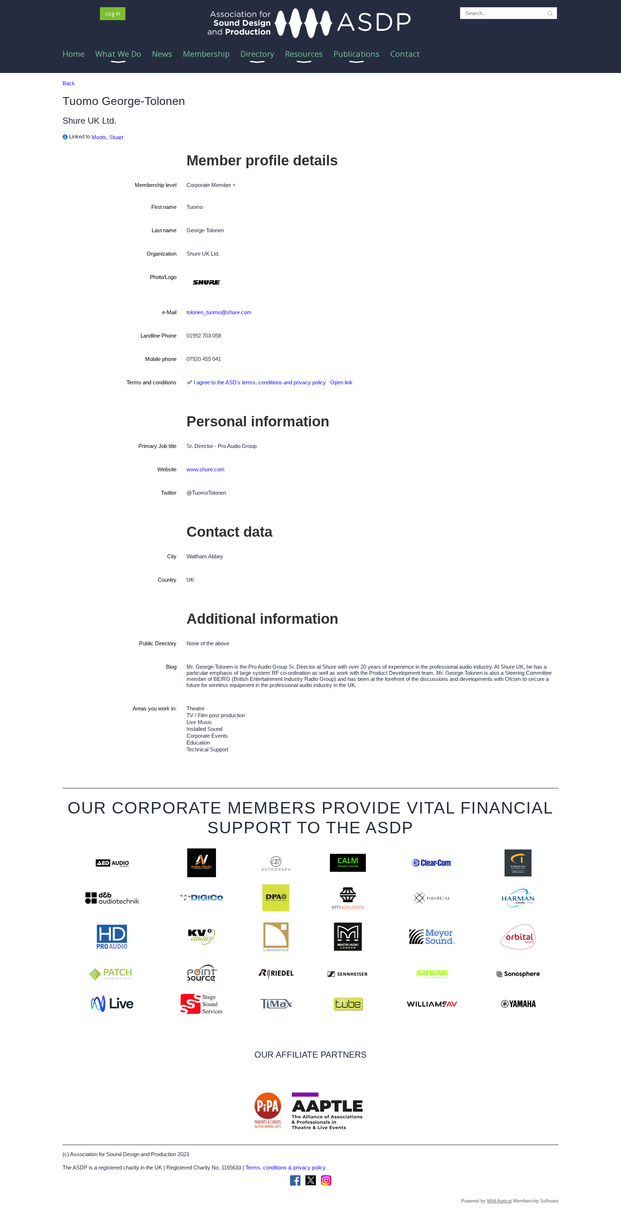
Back (69, 83)
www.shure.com (206, 469)
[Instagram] (326, 1180)
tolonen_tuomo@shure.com (219, 312)
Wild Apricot (499, 1201)
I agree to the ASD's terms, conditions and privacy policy (260, 382)
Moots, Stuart (107, 137)
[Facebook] (295, 1180)
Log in (112, 13)
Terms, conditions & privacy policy (285, 1167)
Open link (341, 382)
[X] (310, 1180)
